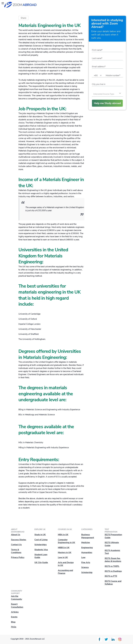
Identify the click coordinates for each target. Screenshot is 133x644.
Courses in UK (65, 529)
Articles (15, 612)
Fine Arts (85, 562)
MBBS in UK (63, 547)
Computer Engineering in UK (66, 541)
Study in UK (40, 534)
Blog (13, 622)
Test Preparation (111, 530)
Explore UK (39, 529)
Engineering (87, 547)
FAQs (13, 626)
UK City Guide (41, 562)
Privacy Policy (17, 557)
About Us (15, 534)
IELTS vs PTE (111, 576)
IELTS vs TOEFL (112, 566)
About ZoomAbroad (17, 530)
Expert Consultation (17, 605)
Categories (86, 529)
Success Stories (18, 539)
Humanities (86, 552)
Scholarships (40, 544)
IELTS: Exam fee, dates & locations (113, 560)
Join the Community (16, 597)
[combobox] (104, 94)
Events (14, 616)
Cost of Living (41, 539)
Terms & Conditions (16, 551)
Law (83, 557)
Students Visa (41, 549)
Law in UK (63, 557)
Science (85, 567)
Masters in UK (64, 552)
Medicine (85, 542)
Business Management (87, 536)
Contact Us (16, 544)
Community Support (16, 592)
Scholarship (86, 572)
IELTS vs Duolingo (113, 571)
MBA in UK (63, 534)
